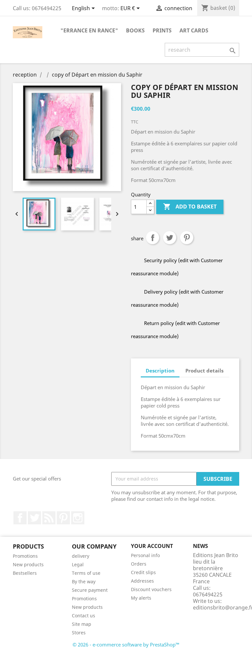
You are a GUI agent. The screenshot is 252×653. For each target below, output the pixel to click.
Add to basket (190, 206)
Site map (81, 624)
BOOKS (135, 30)
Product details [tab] (204, 370)
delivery (80, 556)
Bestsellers (25, 573)
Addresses (142, 581)
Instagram (77, 517)
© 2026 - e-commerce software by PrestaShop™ (126, 644)
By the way (83, 581)
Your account (152, 546)
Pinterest (186, 237)
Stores (79, 632)
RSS (48, 517)
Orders (138, 564)
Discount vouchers (151, 589)
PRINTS (162, 30)
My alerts (141, 598)
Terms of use (86, 573)
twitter (34, 517)
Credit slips (143, 572)
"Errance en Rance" (89, 30)
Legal (78, 564)
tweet (169, 237)
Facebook (20, 517)
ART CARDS (193, 30)
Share (152, 237)
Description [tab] (160, 370)
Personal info (145, 555)
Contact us (83, 615)
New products (28, 564)
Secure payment (90, 590)
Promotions (25, 556)
